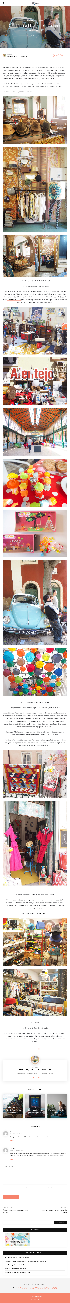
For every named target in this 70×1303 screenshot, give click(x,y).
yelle (11, 1132)
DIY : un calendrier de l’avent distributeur (17, 1257)
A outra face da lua (14, 300)
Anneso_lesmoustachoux (17, 56)
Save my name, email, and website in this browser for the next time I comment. (26, 1192)
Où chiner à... (52, 19)
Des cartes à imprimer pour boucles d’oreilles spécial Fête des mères (25, 1261)
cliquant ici (43, 913)
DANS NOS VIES (40, 19)
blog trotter (16, 19)
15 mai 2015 (35, 35)
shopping (31, 21)
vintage (39, 21)
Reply (13, 1140)
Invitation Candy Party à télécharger (15, 1268)
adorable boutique (16, 900)
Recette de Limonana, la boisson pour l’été (17, 1272)
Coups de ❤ (28, 19)
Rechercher (60, 1222)
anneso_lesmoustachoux (37, 1288)
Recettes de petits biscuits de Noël (15, 1265)
